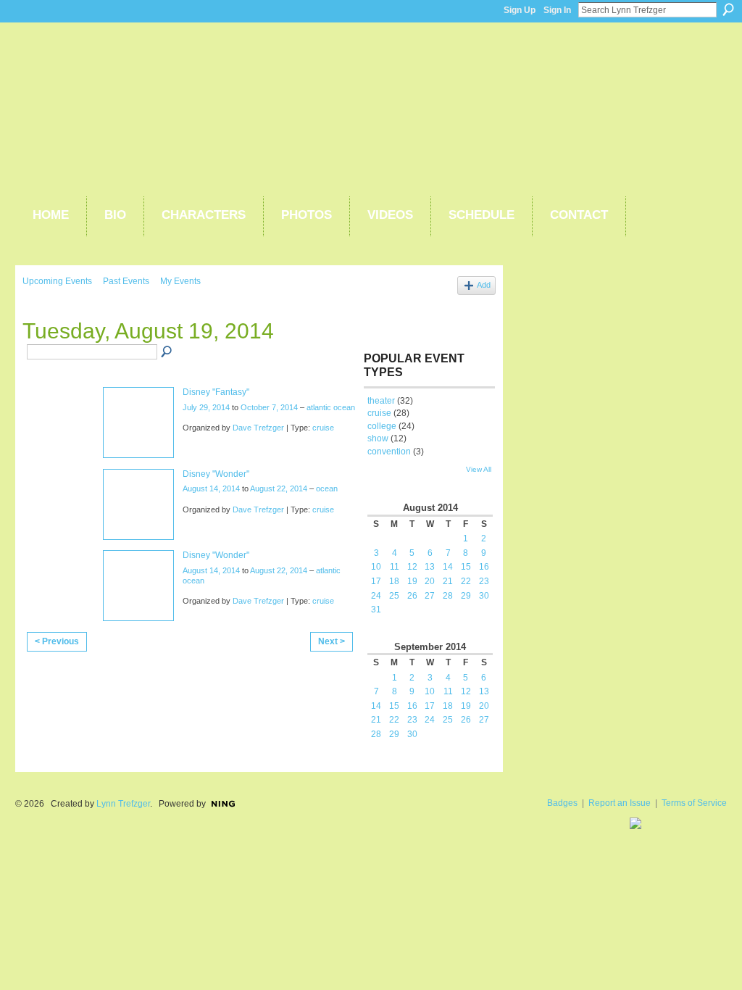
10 (376, 567)
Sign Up (519, 10)
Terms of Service (694, 803)
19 (412, 581)
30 (484, 596)
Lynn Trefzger (123, 804)
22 (466, 581)
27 (430, 596)
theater (381, 401)
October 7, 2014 (269, 407)
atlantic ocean (331, 407)
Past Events (126, 281)
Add (484, 284)
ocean (327, 488)
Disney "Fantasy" (216, 392)
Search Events (167, 352)
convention (389, 451)
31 (376, 609)
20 (430, 581)
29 (466, 596)
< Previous (57, 641)
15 (466, 567)
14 (448, 567)
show (377, 438)
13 (430, 567)
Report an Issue (619, 803)
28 (448, 596)
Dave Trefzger (258, 427)
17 (376, 581)
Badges (562, 803)
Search (728, 9)
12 (412, 567)
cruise (323, 427)
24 (376, 596)
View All (478, 469)
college (381, 426)
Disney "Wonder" (216, 474)
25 (394, 596)
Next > (331, 641)
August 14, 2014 (211, 488)
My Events (180, 281)
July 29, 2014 (206, 407)
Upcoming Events (57, 281)
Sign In (557, 10)
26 (412, 596)
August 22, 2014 (278, 488)
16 (484, 567)
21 (448, 581)
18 (394, 581)
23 (484, 581)
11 (394, 567)
